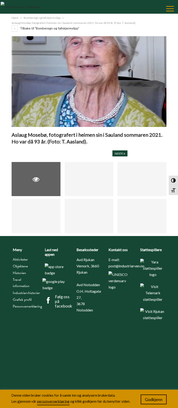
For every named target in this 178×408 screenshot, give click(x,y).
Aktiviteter (20, 259)
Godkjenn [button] (153, 399)
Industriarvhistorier (25, 293)
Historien (19, 273)
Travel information (21, 283)
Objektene (20, 266)
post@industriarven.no (126, 266)
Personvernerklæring (25, 306)
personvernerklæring (53, 401)
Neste (119, 153)
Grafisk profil (22, 299)
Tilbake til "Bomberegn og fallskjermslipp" (49, 28)
